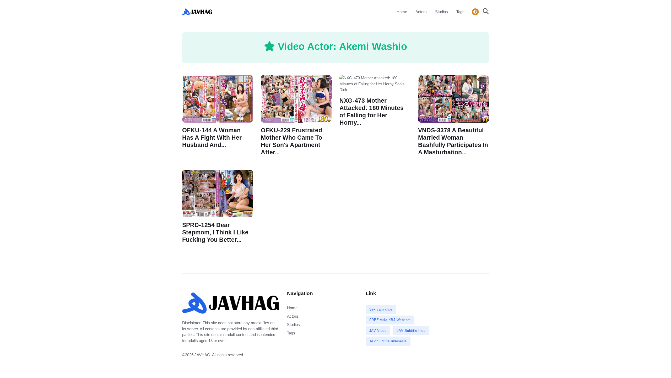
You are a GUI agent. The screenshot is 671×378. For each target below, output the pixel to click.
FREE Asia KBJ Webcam (390, 320)
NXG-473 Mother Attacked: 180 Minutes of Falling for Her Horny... (371, 111)
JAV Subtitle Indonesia (388, 341)
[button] (484, 11)
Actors (421, 11)
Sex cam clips (381, 309)
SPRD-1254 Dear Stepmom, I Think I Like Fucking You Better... (215, 232)
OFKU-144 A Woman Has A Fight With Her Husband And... (212, 137)
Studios (441, 11)
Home (402, 11)
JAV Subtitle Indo (411, 331)
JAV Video (378, 331)
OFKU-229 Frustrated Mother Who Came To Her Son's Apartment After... (291, 141)
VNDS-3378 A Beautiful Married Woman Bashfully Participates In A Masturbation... (453, 141)
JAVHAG (202, 355)
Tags (460, 11)
